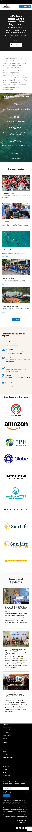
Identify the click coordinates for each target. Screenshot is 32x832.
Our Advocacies (7, 727)
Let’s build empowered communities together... (16, 20)
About (4, 751)
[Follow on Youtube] (26, 828)
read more (7, 625)
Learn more (5, 200)
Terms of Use (16, 791)
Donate (16, 319)
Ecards (5, 738)
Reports (5, 760)
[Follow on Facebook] (17, 828)
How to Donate (25, 6)
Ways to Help (6, 730)
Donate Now (15, 45)
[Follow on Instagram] (23, 828)
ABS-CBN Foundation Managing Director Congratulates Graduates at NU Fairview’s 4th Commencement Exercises (16, 608)
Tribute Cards (7, 735)
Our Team (5, 754)
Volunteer (5, 732)
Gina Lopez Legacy (8, 757)
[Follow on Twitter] (20, 828)
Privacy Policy (24, 793)
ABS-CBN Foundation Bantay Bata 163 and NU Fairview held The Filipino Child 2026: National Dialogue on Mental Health (16, 651)
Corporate (6, 745)
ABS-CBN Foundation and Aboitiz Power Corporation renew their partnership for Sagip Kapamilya (15, 694)
